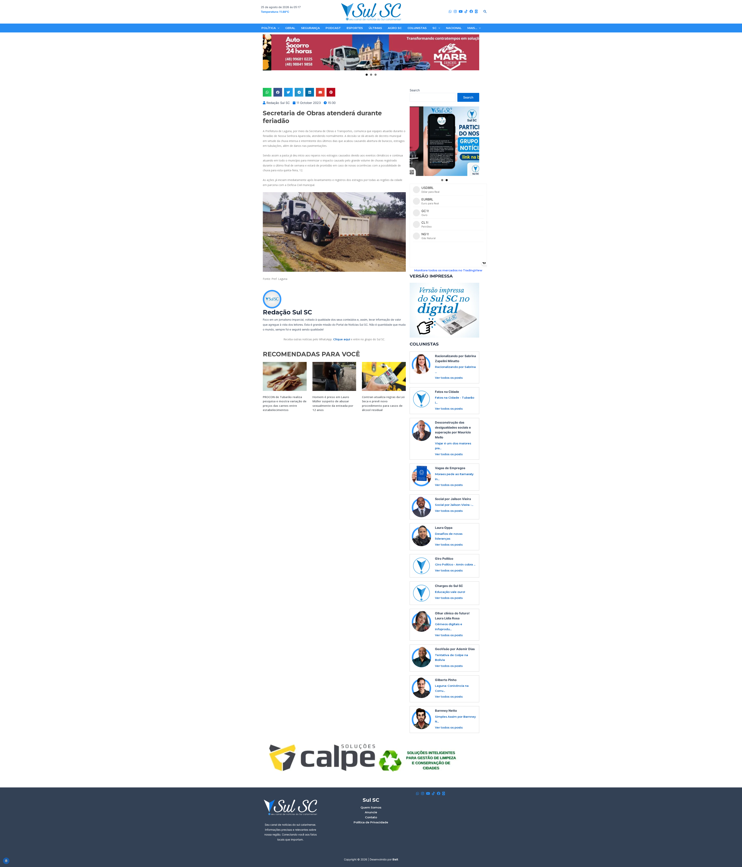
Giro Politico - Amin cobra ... (455, 564)
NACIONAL (454, 28)
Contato (371, 817)
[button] (267, 92)
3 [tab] (375, 75)
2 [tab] (371, 75)
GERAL (290, 28)
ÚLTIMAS (375, 28)
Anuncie (371, 812)
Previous (267, 52)
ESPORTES (355, 28)
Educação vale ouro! (450, 592)
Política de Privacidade (371, 822)
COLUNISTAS (417, 28)
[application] (277, 28)
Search (415, 90)
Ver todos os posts (449, 378)
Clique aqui (341, 339)
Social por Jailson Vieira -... (454, 505)
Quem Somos (371, 807)
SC (434, 28)
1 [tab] (367, 75)
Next (474, 52)
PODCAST (333, 28)
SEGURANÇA (310, 28)
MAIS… (472, 28)
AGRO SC (395, 28)
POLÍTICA (268, 28)
